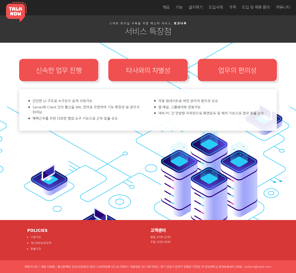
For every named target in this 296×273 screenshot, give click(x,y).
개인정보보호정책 (40, 243)
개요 (165, 7)
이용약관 (35, 237)
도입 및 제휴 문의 (256, 7)
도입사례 (216, 7)
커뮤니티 (283, 7)
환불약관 (35, 249)
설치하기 (195, 7)
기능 (178, 7)
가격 (232, 7)
